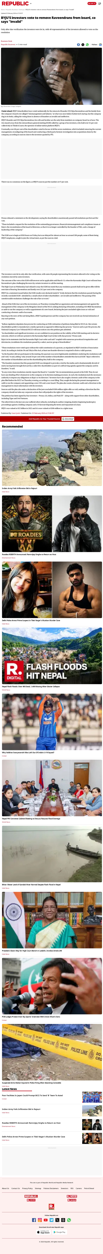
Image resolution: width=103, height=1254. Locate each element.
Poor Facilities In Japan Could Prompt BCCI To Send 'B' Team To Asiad (32, 1095)
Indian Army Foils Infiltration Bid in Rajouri (19, 488)
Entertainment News (8, 558)
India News (5, 492)
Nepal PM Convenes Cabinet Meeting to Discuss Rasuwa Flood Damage (31, 818)
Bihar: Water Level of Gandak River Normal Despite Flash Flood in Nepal (31, 884)
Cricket (4, 756)
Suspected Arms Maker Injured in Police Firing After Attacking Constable (31, 1083)
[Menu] (98, 3)
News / (3, 9)
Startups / (22, 9)
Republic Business (8, 44)
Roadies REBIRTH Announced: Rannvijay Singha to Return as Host (29, 554)
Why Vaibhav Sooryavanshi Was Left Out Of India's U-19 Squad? (28, 752)
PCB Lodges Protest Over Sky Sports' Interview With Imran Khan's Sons (31, 1016)
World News (6, 690)
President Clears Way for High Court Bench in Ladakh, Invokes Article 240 (32, 950)
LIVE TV (92, 3)
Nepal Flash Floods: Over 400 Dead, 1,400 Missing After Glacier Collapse (31, 686)
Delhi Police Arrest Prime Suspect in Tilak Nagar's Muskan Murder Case (31, 620)
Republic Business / (12, 9)
